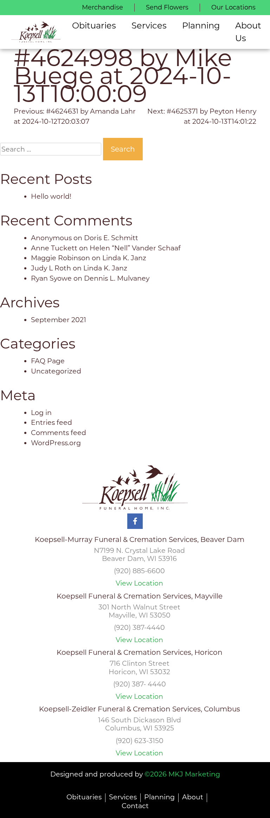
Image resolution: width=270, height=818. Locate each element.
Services (123, 797)
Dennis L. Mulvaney (116, 278)
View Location (139, 583)
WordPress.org (56, 443)
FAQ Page (48, 361)
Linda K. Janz (124, 258)
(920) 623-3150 (139, 740)
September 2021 (58, 319)
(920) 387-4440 (139, 627)
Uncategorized (56, 371)
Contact (135, 805)
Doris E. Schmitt (111, 238)
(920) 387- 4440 (139, 684)
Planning (159, 797)
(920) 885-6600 (139, 571)
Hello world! (51, 196)
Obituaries (84, 797)
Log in (41, 412)
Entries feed (51, 422)
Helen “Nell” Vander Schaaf (135, 248)
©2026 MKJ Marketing (182, 774)
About (192, 797)
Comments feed (58, 432)
